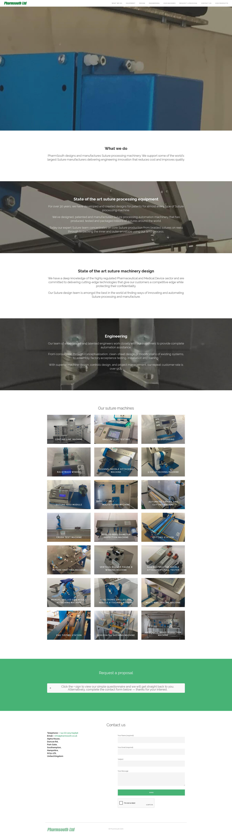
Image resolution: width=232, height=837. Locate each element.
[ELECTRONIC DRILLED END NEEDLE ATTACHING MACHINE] (116, 592)
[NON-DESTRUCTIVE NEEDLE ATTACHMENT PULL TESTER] (163, 560)
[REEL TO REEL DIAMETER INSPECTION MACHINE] (116, 527)
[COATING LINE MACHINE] (69, 429)
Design (142, 3)
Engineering (154, 3)
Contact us (206, 3)
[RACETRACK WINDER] (69, 462)
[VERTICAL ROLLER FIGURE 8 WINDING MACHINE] (116, 560)
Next (228, 68)
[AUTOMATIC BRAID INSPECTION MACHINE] (163, 625)
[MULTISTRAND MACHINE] (116, 494)
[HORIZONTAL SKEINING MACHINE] (116, 625)
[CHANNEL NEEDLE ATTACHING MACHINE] (116, 462)
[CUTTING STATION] (163, 527)
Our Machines (169, 3)
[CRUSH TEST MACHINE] (69, 527)
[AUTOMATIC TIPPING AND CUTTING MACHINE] (163, 494)
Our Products (221, 3)
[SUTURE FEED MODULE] (69, 494)
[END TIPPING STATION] (69, 625)
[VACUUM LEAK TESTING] (116, 429)
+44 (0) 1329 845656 (69, 733)
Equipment (130, 3)
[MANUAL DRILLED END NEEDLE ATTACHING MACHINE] (69, 592)
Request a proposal (188, 3)
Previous (3, 68)
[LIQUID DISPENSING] (163, 429)
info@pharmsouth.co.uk (66, 736)
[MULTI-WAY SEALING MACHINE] (163, 592)
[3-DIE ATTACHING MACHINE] (163, 462)
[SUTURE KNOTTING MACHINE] (69, 560)
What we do (117, 3)
